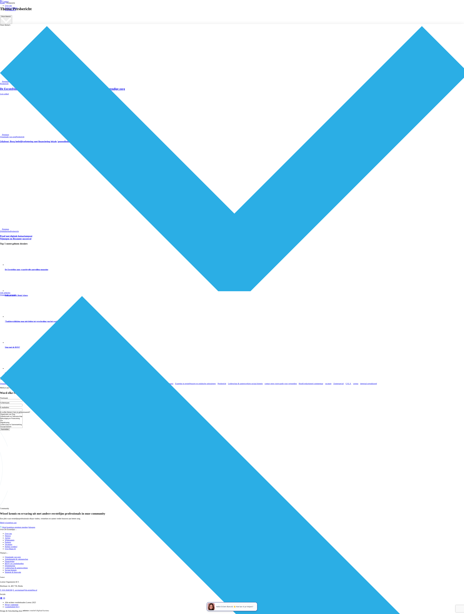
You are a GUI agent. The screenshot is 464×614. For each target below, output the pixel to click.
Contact (6, 1)
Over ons (8, 6)
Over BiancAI (10, 10)
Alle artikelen (5, 293)
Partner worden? (11, 8)
